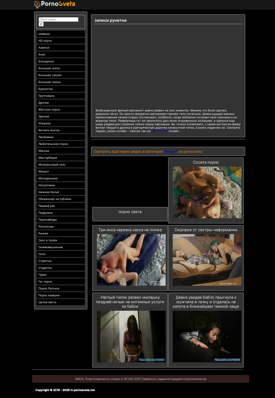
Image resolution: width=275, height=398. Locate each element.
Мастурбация (47, 157)
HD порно (45, 40)
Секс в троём (47, 240)
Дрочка (43, 102)
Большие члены (49, 82)
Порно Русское (48, 288)
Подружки (45, 212)
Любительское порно (53, 144)
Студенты (45, 267)
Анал (41, 54)
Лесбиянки (45, 137)
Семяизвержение (50, 247)
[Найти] (41, 24)
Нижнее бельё (48, 192)
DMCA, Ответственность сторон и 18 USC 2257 (108, 379)
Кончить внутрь (49, 130)
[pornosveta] (54, 7)
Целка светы (47, 302)
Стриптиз (44, 261)
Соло (42, 254)
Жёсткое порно (49, 109)
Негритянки (46, 185)
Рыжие (43, 233)
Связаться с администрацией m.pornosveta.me (174, 379)
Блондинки (46, 61)
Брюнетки (45, 89)
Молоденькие (48, 178)
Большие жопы (49, 68)
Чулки (42, 274)
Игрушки (44, 123)
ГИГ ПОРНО (160, 131)
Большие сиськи (49, 75)
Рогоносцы (46, 226)
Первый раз (46, 205)
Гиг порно (45, 281)
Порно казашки (49, 295)
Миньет (43, 171)
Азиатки (43, 47)
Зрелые (43, 116)
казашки (44, 33)
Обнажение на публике (54, 199)
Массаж (43, 150)
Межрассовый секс (52, 164)
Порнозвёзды (47, 219)
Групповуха (46, 95)
